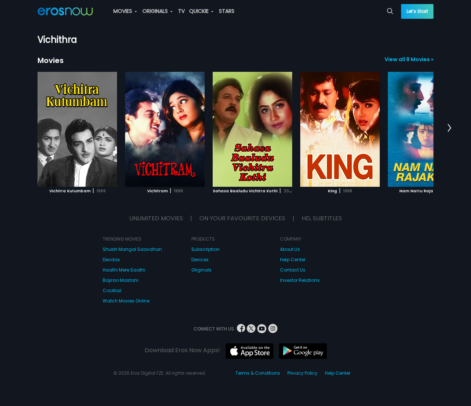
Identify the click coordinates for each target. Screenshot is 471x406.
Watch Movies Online (126, 301)
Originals (201, 270)
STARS (226, 11)
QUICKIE (199, 11)
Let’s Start (417, 11)
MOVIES (123, 11)
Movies (51, 60)
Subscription (205, 249)
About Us (290, 249)
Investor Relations (300, 280)
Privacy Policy (302, 373)
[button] (449, 128)
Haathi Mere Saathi (124, 270)
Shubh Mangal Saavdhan (132, 249)
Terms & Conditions (258, 373)
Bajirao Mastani (120, 280)
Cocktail (112, 290)
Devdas (111, 259)
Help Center (292, 259)
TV (181, 11)
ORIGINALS (155, 11)
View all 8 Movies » (409, 59)
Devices (200, 259)
